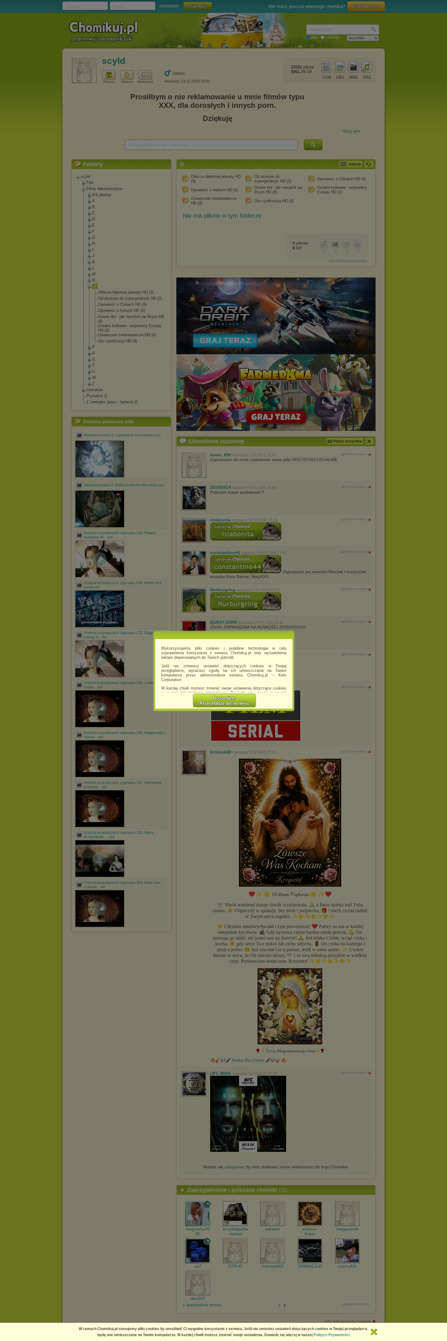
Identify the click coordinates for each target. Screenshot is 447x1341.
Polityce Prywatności (332, 1335)
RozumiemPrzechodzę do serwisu (224, 700)
